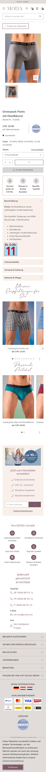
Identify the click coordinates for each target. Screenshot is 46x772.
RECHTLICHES (10, 652)
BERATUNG (8, 667)
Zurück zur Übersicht (16, 26)
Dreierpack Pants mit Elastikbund (18, 348)
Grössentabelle (37, 149)
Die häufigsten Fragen (21, 626)
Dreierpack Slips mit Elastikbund (18, 422)
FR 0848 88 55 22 (23, 598)
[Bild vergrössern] (35, 77)
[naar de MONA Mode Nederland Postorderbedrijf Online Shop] (29, 688)
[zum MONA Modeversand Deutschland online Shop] (16, 688)
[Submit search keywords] (40, 16)
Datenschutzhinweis (23, 511)
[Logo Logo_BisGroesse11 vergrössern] (10, 249)
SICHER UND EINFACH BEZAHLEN (19, 644)
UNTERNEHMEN (11, 660)
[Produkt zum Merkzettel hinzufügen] (29, 162)
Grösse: (6, 149)
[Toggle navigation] (4, 8)
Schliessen (13, 767)
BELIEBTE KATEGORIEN (14, 636)
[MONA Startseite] (14, 8)
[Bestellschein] (37, 8)
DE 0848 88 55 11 (23, 592)
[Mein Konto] (27, 8)
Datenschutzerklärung (13, 760)
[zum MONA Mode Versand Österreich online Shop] (23, 688)
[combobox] (23, 16)
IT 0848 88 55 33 (23, 605)
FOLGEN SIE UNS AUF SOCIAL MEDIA (21, 675)
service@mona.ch (23, 614)
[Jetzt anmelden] (34, 504)
